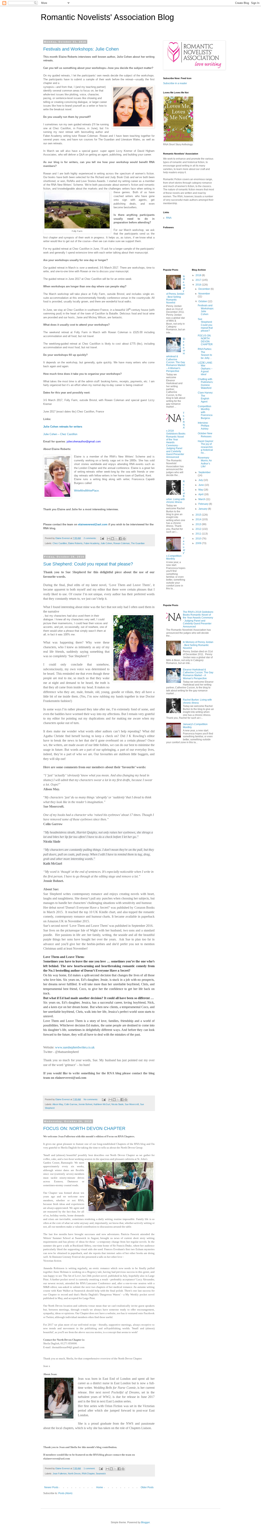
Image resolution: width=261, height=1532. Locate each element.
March (202, 499)
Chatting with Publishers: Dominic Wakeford (205, 383)
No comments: (91, 1099)
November (204, 293)
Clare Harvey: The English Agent (205, 397)
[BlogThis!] (113, 539)
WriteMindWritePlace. (87, 490)
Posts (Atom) (65, 1493)
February (203, 504)
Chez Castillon (60, 543)
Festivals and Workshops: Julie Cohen (81, 49)
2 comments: (90, 538)
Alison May (57, 1104)
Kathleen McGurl (102, 1104)
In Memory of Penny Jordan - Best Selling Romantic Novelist (198, 645)
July (200, 480)
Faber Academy (91, 543)
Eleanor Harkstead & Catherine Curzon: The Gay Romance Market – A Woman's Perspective (175, 355)
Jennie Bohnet (85, 1104)
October (203, 301)
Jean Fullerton (60, 1473)
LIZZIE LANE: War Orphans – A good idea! (205, 368)
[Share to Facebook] (120, 539)
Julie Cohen (106, 543)
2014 (199, 519)
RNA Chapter (88, 1473)
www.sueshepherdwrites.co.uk (75, 1047)
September (204, 472)
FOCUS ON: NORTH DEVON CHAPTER (84, 1128)
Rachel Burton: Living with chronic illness (197, 701)
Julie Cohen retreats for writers (62, 426)
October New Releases (205, 435)
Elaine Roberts (75, 543)
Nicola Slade (117, 1104)
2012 (199, 529)
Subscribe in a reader (175, 83)
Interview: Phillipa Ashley (203, 425)
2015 (199, 514)
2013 (199, 524)
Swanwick (101, 1473)
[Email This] (109, 539)
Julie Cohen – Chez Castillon (60, 434)
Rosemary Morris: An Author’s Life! (205, 462)
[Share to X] (116, 539)
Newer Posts (51, 1487)
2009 (199, 543)
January (203, 508)
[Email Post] (102, 538)
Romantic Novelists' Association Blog (107, 17)
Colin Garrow (70, 1104)
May (201, 489)
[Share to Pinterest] (124, 539)
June (201, 485)
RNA (168, 217)
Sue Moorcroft (132, 1104)
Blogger (145, 1522)
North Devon (74, 1473)
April (201, 494)
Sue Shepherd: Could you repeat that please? (88, 564)
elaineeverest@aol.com (92, 524)
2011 (199, 533)
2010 (199, 538)
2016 (199, 284)
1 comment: (90, 1468)
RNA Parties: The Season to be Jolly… (205, 353)
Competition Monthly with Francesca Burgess (205, 412)
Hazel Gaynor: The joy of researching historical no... (206, 447)
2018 (199, 275)
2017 (199, 280)
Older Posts (147, 1487)
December (204, 289)
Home (99, 1487)
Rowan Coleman (121, 543)
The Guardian (138, 543)
